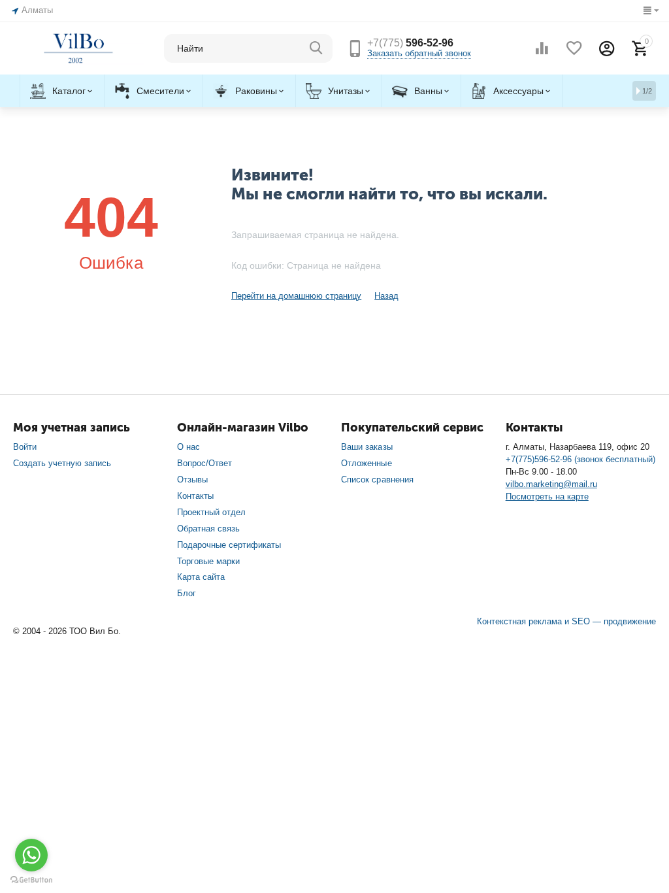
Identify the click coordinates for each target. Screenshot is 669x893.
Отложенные (366, 463)
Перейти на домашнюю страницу (296, 296)
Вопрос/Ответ (204, 463)
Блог (186, 593)
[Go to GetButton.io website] (31, 880)
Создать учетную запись (62, 463)
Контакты (195, 496)
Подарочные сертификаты (229, 545)
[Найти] (316, 48)
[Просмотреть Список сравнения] (541, 48)
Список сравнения (377, 479)
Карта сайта (201, 577)
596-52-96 (410, 42)
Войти (25, 447)
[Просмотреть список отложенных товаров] (574, 48)
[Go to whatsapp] (31, 855)
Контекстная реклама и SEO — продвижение (566, 621)
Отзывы (192, 479)
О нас (188, 447)
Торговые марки (208, 561)
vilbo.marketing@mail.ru (551, 484)
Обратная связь (208, 528)
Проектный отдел (211, 512)
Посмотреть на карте (547, 496)
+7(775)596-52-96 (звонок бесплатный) (580, 459)
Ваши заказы (366, 447)
